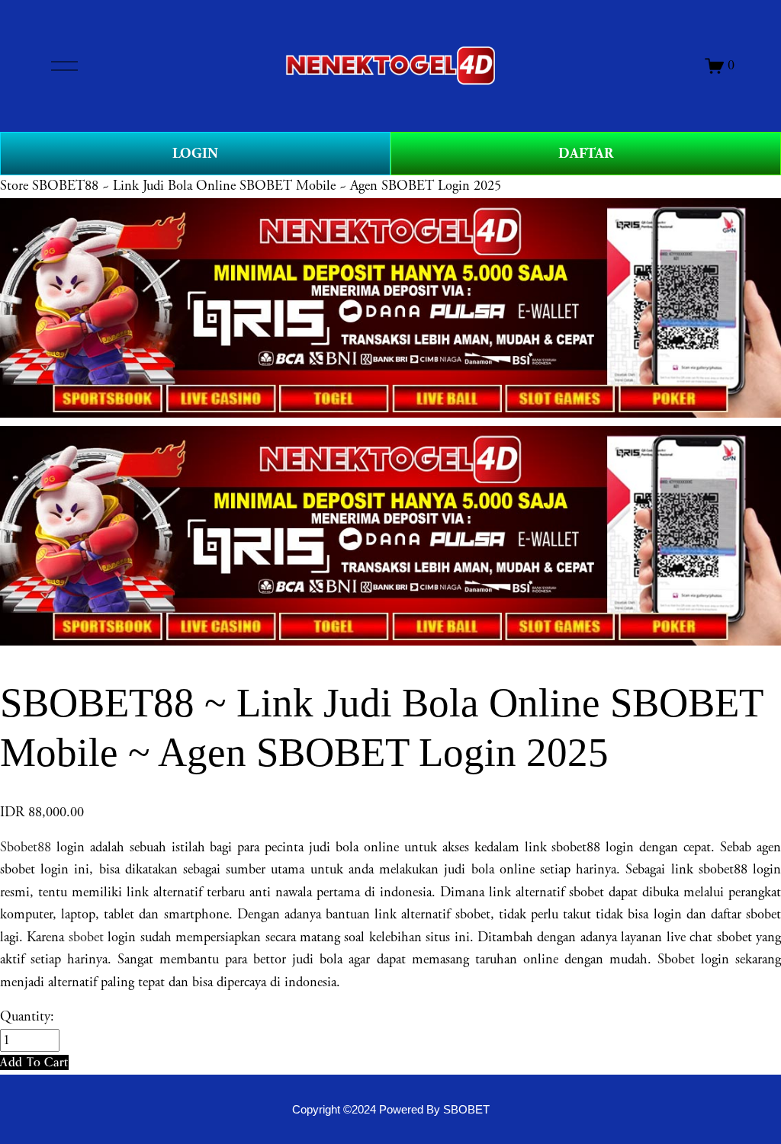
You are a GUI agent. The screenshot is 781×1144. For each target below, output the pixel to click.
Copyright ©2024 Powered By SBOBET (391, 1110)
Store (14, 186)
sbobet (86, 937)
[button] (34, 1062)
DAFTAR (585, 153)
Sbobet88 (25, 847)
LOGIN (195, 153)
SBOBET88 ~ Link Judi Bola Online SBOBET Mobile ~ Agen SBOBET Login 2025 (266, 186)
